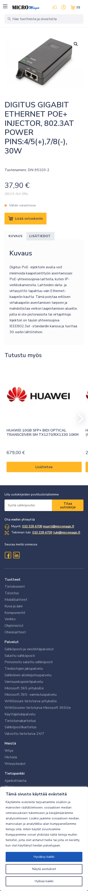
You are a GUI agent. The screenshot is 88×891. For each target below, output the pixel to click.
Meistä (10, 743)
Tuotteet (13, 579)
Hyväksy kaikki (44, 857)
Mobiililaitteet (16, 599)
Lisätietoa (44, 466)
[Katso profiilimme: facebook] (8, 555)
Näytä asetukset (44, 869)
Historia (11, 757)
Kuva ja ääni (14, 606)
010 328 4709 (42, 532)
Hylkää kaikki (44, 881)
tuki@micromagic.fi (66, 532)
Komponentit (15, 612)
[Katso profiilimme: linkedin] (16, 555)
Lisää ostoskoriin (29, 218)
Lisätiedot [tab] (40, 236)
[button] (5, 6)
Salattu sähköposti (20, 655)
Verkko (10, 619)
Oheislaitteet (15, 632)
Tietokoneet (15, 586)
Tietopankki (15, 773)
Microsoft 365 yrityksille (24, 688)
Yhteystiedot (15, 763)
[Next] (78, 418)
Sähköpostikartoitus (21, 727)
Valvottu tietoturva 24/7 (24, 733)
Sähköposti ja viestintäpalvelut (29, 649)
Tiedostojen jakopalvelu (24, 668)
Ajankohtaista (15, 780)
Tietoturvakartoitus (20, 720)
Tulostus (12, 593)
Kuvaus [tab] (16, 236)
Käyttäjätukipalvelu (20, 714)
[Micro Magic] (25, 7)
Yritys (9, 750)
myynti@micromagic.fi (58, 526)
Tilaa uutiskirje (68, 505)
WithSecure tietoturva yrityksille (31, 701)
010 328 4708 (32, 526)
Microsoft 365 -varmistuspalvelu (31, 694)
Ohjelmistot (14, 625)
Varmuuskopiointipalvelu (24, 681)
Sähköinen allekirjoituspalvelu (28, 675)
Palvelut (12, 641)
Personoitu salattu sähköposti (29, 662)
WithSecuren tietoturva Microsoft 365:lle (38, 707)
